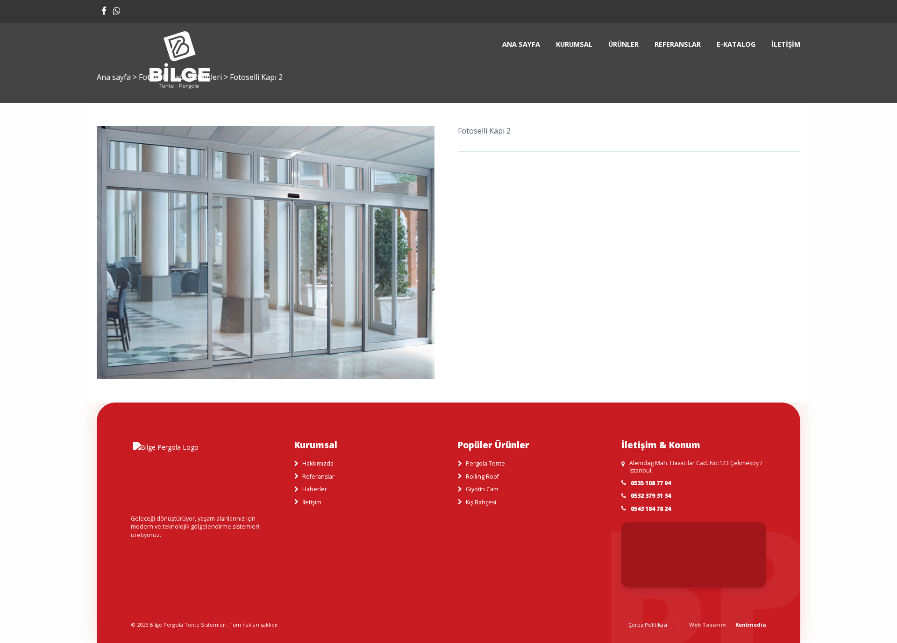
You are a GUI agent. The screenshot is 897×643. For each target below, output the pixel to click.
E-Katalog (736, 44)
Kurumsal (574, 44)
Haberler (314, 489)
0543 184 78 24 (651, 509)
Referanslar (678, 44)
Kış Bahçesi (481, 502)
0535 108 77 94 (651, 483)
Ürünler (623, 44)
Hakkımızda (318, 463)
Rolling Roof (482, 476)
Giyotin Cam (482, 489)
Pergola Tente (485, 463)
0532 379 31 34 (651, 496)
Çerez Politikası (647, 624)
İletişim (785, 44)
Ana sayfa (521, 44)
